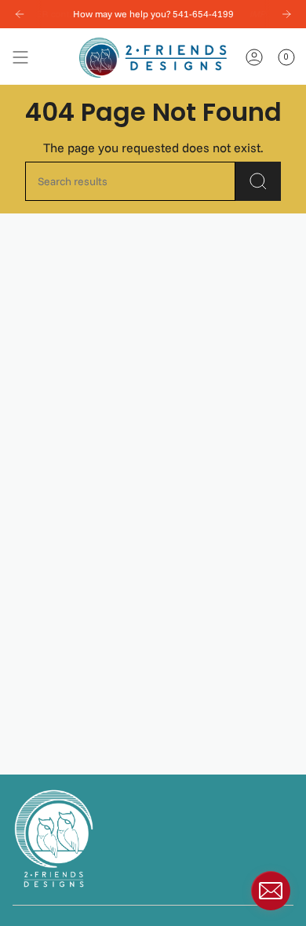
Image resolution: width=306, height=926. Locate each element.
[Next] (286, 14)
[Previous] (20, 14)
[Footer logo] (54, 838)
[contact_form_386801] (270, 890)
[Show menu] (20, 58)
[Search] (258, 181)
